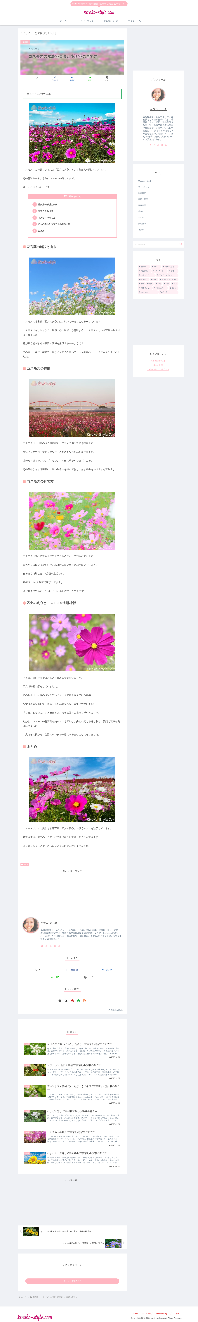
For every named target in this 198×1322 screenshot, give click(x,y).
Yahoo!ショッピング (158, 369)
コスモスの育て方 (46, 217)
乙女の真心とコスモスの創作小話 (54, 224)
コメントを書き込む (72, 1281)
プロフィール (175, 1313)
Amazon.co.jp (158, 360)
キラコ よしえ (49, 922)
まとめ (41, 230)
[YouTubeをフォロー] (50, 946)
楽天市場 (158, 365)
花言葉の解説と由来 (47, 204)
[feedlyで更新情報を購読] (55, 946)
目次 (71, 196)
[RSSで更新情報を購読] (59, 946)
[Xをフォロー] (46, 946)
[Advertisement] (72, 892)
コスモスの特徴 (45, 211)
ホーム (136, 1313)
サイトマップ (147, 1313)
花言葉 (25, 864)
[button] (107, 79)
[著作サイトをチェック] (42, 946)
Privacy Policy (161, 1313)
